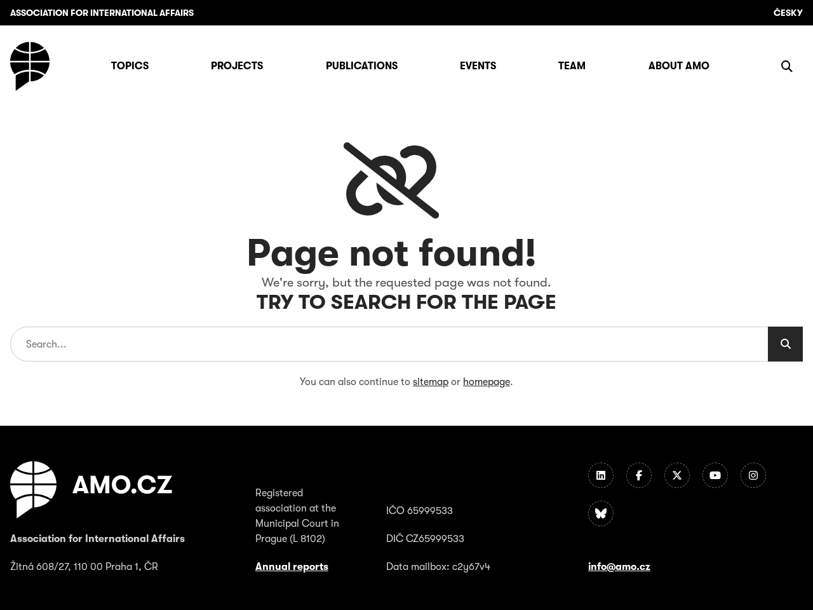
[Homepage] (30, 66)
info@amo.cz (619, 567)
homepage (486, 382)
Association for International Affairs (102, 13)
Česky (788, 13)
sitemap (430, 382)
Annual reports (291, 567)
